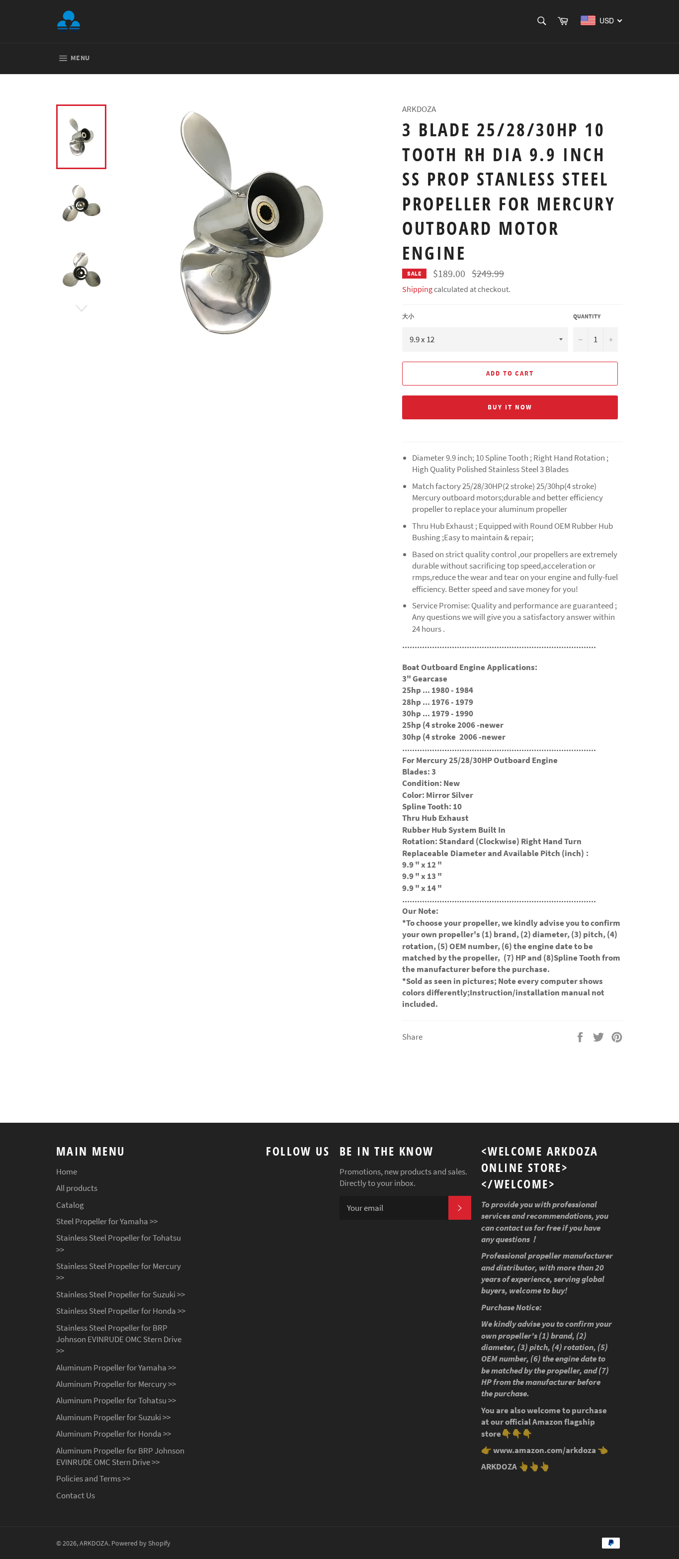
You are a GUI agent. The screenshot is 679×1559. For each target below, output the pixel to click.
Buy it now (510, 407)
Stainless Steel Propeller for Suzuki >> (120, 1294)
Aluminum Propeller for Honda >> (113, 1433)
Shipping (417, 289)
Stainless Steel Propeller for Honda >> (120, 1310)
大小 (408, 316)
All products (76, 1187)
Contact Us (75, 1495)
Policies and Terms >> (93, 1478)
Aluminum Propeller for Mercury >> (116, 1383)
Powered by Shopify (140, 1543)
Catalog (70, 1204)
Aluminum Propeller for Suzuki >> (113, 1417)
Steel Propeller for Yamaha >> (107, 1221)
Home (66, 1171)
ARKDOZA (94, 1543)
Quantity (586, 316)
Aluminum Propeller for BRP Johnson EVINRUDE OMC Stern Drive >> (120, 1456)
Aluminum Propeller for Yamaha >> (116, 1367)
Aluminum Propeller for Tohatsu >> (116, 1400)
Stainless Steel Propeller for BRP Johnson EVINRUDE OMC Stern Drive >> (118, 1339)
